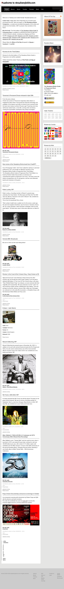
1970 (56, 114)
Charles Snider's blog (9, 88)
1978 (49, 117)
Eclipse (5, 308)
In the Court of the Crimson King (11, 295)
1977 (45, 117)
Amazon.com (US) (12, 35)
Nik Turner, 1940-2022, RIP (11, 395)
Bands (18, 9)
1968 (49, 114)
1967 (45, 114)
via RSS (12, 44)
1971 (60, 114)
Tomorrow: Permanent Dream (10, 152)
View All (48, 158)
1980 (56, 117)
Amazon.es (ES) (25, 37)
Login (50, 575)
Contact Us (51, 573)
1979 (53, 117)
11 (3, 555)
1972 (45, 116)
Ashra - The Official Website (10, 387)
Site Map (43, 580)
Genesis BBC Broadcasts (10, 239)
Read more (6, 89)
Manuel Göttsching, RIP (10, 341)
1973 (49, 116)
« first (4, 541)
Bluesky (31, 42)
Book (37, 9)
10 (3, 554)
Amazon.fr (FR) (16, 37)
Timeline (25, 9)
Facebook (5, 44)
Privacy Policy (42, 578)
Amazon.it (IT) (34, 37)
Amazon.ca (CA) (33, 35)
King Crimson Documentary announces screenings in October (21, 493)
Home (6, 9)
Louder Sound (6, 265)
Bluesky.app (60, 578)
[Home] (18, 4)
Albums (13, 9)
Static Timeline (48, 111)
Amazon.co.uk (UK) (23, 35)
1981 (60, 117)
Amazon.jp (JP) (7, 39)
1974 (53, 116)
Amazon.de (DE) (7, 37)
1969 (53, 114)
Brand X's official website (9, 229)
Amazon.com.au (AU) (17, 39)
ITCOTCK (5, 529)
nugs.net (25, 500)
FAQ (42, 9)
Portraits (31, 9)
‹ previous (5, 542)
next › (4, 558)
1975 (56, 116)
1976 (60, 116)
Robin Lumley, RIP (8, 189)
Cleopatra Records (7, 481)
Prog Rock (5, 301)
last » (4, 559)
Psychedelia (6, 157)
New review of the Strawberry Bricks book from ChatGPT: (19, 164)
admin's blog (6, 159)
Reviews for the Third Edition (11, 51)
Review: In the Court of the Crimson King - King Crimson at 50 (21, 274)
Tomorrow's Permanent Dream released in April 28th (18, 95)
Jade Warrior (12, 308)
